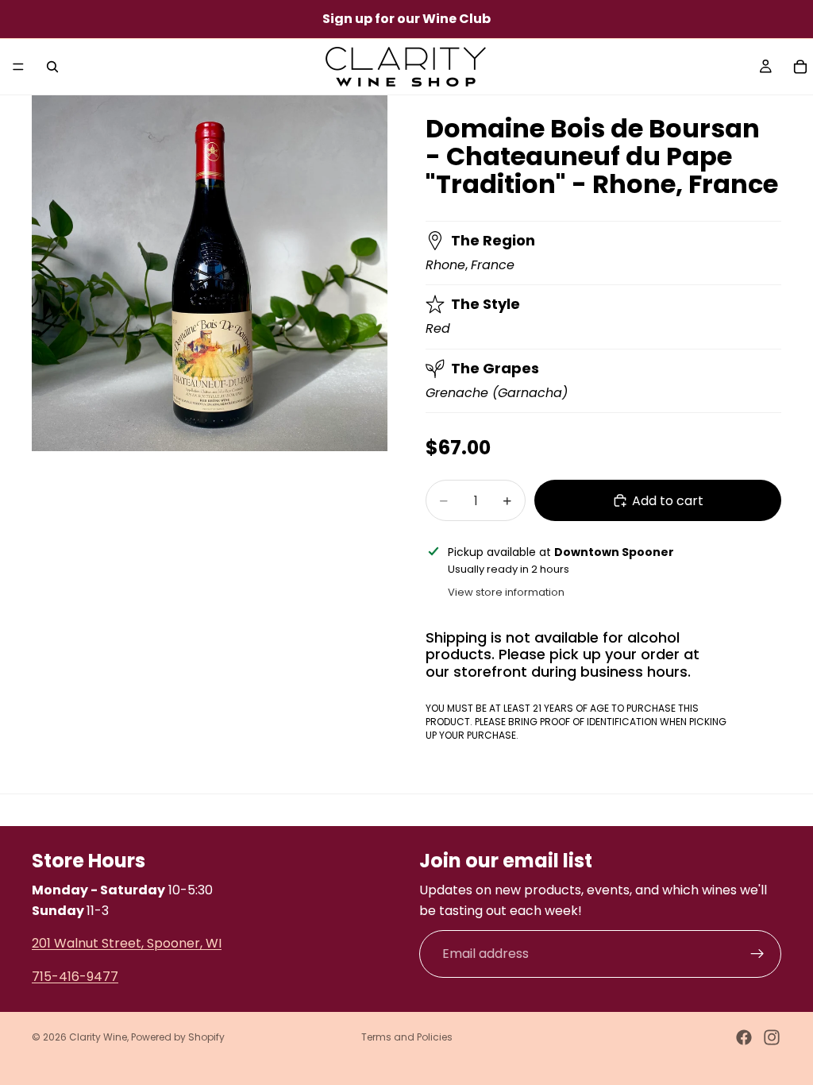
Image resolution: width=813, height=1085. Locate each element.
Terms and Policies (407, 1037)
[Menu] (18, 66)
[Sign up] (757, 954)
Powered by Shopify (178, 1037)
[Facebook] (743, 1037)
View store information (506, 592)
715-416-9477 (75, 976)
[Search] (52, 66)
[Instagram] (771, 1037)
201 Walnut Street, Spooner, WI (127, 943)
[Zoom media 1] (209, 273)
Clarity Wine (98, 1037)
